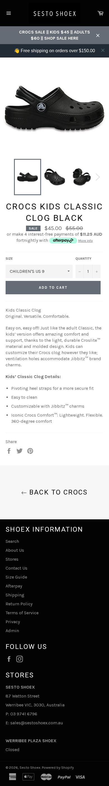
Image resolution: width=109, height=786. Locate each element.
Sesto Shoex (30, 767)
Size (9, 259)
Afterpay (14, 586)
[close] (103, 50)
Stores (12, 559)
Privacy (13, 621)
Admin (12, 630)
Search (12, 541)
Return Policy (19, 603)
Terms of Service (22, 612)
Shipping (15, 595)
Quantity (83, 259)
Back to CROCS (57, 492)
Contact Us (16, 568)
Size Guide (16, 577)
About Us (15, 550)
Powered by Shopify (58, 767)
